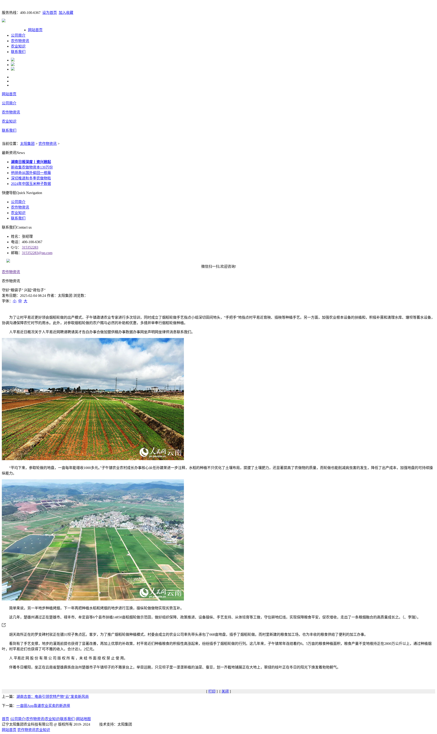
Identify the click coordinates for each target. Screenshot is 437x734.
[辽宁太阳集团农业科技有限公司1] (13, 60)
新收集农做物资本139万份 (32, 167)
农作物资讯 (20, 41)
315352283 (30, 247)
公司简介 (18, 35)
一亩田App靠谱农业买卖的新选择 (43, 706)
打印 (212, 691)
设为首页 (49, 13)
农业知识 (18, 46)
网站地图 (83, 719)
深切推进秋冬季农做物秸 (31, 178)
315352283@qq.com (37, 253)
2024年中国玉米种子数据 (31, 184)
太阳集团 (27, 144)
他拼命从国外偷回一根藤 (31, 173)
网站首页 (35, 30)
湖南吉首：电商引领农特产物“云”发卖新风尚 (52, 697)
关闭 (225, 691)
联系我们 (18, 52)
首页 (5, 719)
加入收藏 (66, 13)
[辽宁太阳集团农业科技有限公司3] (13, 69)
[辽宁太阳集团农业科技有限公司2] (13, 65)
